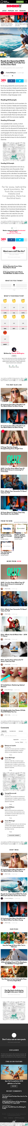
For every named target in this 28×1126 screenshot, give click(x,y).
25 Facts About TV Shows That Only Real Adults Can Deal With (21, 24)
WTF (10, 444)
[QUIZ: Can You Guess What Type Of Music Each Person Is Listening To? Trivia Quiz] (14, 459)
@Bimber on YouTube (13, 1083)
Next (27, 21)
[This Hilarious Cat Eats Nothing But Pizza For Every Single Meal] (14, 971)
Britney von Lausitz (6, 1094)
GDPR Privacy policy (19, 1117)
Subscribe (14, 1086)
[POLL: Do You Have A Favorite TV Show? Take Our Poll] (14, 649)
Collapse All (23, 739)
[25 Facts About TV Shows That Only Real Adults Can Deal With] (14, 503)
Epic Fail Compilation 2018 (14, 1081)
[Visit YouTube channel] (14, 1072)
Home (5, 1117)
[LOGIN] (20, 13)
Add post (25, 13)
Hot (16, 11)
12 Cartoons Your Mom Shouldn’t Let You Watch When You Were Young (7, 24)
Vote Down (8, 755)
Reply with (25, 736)
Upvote (6, 285)
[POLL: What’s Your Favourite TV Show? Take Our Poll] (14, 482)
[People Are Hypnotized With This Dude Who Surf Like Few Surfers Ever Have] (14, 884)
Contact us (10, 1117)
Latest (4, 11)
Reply (10, 754)
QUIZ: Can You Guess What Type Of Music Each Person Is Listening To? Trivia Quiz (12, 470)
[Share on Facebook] (11, 80)
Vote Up (6, 755)
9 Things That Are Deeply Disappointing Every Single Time (12, 447)
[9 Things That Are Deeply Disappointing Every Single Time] (14, 438)
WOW (10, 466)
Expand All (16, 739)
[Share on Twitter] (20, 80)
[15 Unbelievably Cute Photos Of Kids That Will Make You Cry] (14, 699)
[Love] (4, 54)
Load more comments (14, 835)
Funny (10, 402)
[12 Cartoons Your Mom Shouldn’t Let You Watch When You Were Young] (7, 18)
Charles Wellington (6, 1105)
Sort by (17, 742)
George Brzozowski (6, 1100)
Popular (11, 11)
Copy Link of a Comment (12, 747)
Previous (0, 21)
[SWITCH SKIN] (15, 13)
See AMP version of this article (14, 233)
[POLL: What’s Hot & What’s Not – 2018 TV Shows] (14, 623)
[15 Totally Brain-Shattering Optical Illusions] (14, 674)
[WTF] (1, 54)
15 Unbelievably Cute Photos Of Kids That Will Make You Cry (13, 711)
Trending (22, 11)
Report (25, 755)
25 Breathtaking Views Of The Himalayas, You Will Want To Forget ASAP (14, 1102)
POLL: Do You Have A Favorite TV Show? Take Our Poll (12, 660)
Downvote (21, 285)
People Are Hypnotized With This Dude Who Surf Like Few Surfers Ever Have (14, 894)
